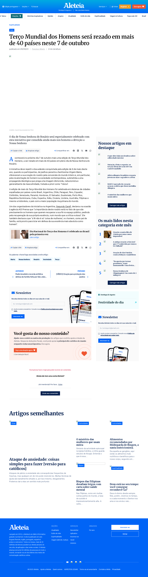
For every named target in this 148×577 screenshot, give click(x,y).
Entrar (115, 7)
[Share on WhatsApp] (90, 151)
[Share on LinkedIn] (78, 151)
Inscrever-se (18, 316)
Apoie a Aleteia (45, 569)
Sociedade (47, 259)
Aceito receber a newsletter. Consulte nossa (38, 310)
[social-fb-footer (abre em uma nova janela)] (72, 562)
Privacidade (116, 569)
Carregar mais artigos (117, 205)
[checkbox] (12, 309)
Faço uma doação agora (23, 350)
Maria (13, 259)
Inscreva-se (74, 537)
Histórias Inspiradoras (35, 16)
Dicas (13, 423)
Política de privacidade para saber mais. (117, 334)
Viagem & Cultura (116, 16)
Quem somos (57, 569)
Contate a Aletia (104, 569)
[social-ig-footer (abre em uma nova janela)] (81, 562)
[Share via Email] (86, 151)
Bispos (81, 465)
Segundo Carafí (63, 206)
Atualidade (72, 16)
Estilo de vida (85, 16)
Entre (60, 384)
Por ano (92, 530)
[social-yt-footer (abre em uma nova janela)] (67, 562)
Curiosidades (83, 423)
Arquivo (60, 16)
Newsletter (74, 530)
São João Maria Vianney (82, 10)
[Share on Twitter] (82, 151)
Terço (57, 259)
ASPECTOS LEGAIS (71, 569)
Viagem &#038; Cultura (59, 540)
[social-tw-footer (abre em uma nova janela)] (76, 562)
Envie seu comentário (50, 393)
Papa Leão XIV (132, 16)
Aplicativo (73, 533)
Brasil (144, 16)
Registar (124, 6)
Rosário (36, 259)
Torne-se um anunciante (88, 569)
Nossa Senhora (24, 259)
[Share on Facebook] (74, 151)
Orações (15, 16)
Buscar (35, 7)
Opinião (50, 16)
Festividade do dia (111, 302)
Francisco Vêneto (38, 49)
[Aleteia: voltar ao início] (74, 5)
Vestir (72, 540)
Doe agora (137, 6)
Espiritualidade (100, 16)
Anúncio (73, 543)
